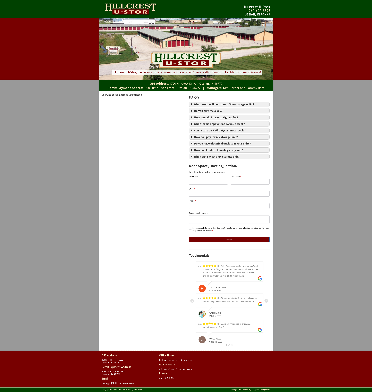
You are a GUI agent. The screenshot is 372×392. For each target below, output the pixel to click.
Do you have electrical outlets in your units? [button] (222, 143)
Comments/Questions (198, 213)
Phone (192, 200)
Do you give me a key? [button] (208, 111)
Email (192, 188)
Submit (229, 239)
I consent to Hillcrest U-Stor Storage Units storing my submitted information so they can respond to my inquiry (231, 229)
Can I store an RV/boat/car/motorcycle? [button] (220, 130)
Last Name (236, 176)
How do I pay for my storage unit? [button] (216, 137)
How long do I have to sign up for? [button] (216, 117)
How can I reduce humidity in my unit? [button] (218, 150)
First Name (194, 176)
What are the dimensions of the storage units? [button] (224, 104)
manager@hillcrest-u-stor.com (118, 383)
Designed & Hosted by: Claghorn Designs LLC (250, 389)
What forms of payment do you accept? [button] (219, 124)
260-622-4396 (259, 11)
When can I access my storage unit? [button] (216, 156)
